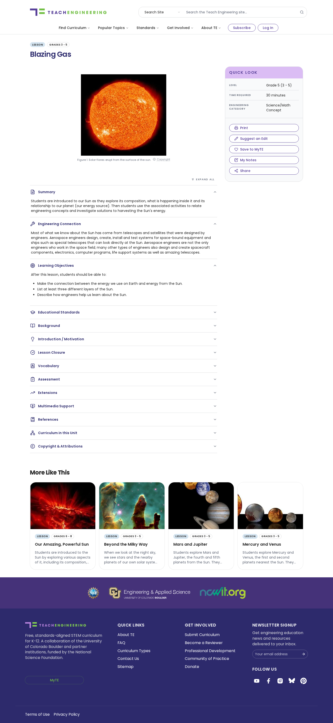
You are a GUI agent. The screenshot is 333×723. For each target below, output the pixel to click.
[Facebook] (268, 680)
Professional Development (210, 650)
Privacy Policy (67, 714)
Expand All (205, 179)
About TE (209, 27)
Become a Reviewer (204, 642)
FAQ (121, 642)
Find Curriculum (72, 27)
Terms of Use (37, 714)
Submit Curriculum (202, 634)
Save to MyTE (251, 149)
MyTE (54, 680)
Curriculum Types (134, 650)
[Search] (302, 12)
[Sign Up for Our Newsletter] (303, 654)
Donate (192, 666)
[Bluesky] (291, 680)
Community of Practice (207, 658)
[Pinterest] (303, 680)
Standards (146, 27)
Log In (268, 27)
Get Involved (178, 27)
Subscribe (242, 27)
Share (245, 170)
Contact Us (128, 658)
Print (244, 127)
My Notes (248, 160)
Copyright (163, 159)
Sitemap (126, 666)
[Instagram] (280, 680)
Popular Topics (111, 27)
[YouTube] (256, 680)
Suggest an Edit (254, 138)
